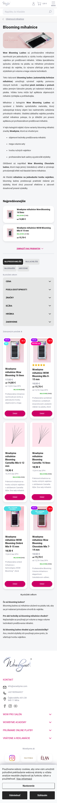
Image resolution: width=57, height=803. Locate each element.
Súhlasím (42, 795)
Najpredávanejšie (13, 262)
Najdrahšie (9, 268)
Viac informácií (24, 778)
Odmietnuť (14, 795)
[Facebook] (5, 705)
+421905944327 (15, 692)
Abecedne (23, 268)
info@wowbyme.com (17, 686)
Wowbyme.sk (29, 748)
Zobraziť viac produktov (28, 249)
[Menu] (53, 3)
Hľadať (50, 12)
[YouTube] (16, 705)
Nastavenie (28, 785)
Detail (15, 413)
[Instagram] (10, 705)
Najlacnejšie (31, 262)
